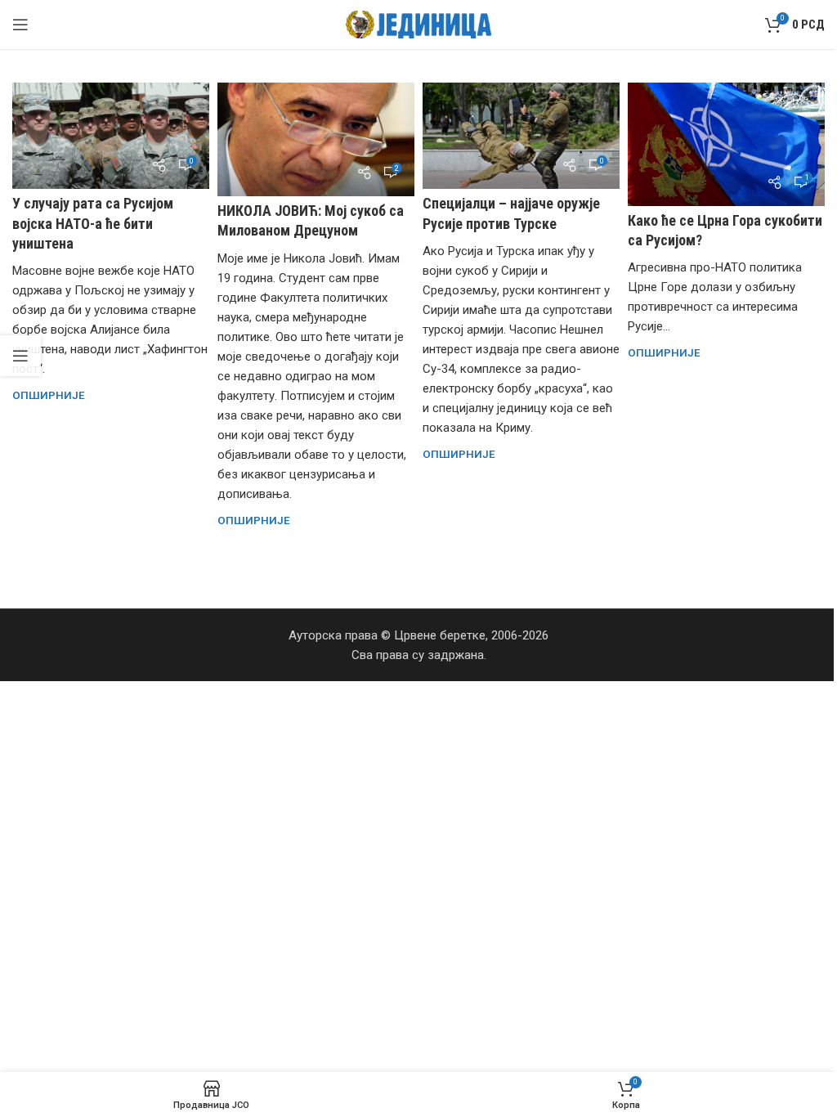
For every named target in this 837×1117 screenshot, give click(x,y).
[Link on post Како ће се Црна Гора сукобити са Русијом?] (726, 144)
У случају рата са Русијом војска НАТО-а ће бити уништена (92, 223)
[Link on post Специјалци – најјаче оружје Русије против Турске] (521, 136)
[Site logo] (419, 23)
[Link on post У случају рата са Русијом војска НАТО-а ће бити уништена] (110, 136)
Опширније (48, 394)
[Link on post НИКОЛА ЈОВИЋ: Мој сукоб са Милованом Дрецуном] (315, 139)
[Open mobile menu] (20, 24)
